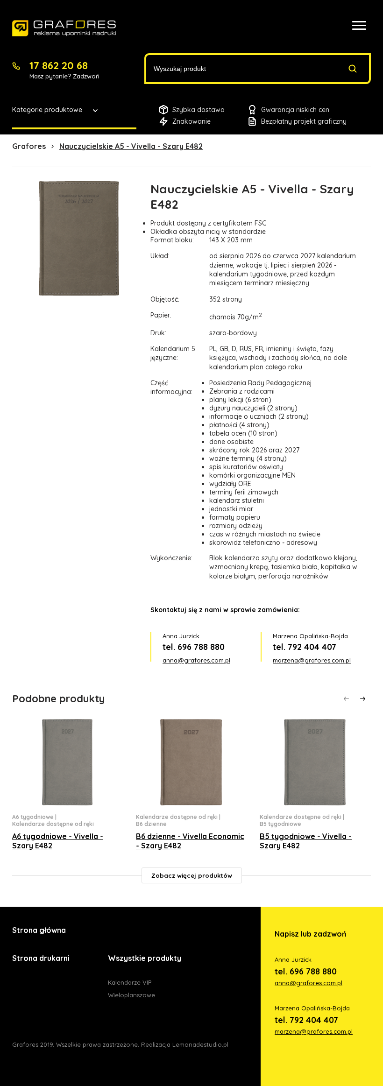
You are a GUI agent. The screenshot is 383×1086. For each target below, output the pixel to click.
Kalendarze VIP (129, 982)
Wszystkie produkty (144, 958)
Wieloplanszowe (131, 995)
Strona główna (39, 930)
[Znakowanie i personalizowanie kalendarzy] (64, 28)
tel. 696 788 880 (194, 647)
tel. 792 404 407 (304, 647)
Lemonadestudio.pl (200, 1044)
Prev (346, 699)
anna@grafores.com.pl (196, 660)
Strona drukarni (41, 958)
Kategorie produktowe (47, 110)
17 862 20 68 (58, 65)
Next (363, 699)
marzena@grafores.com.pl (312, 660)
